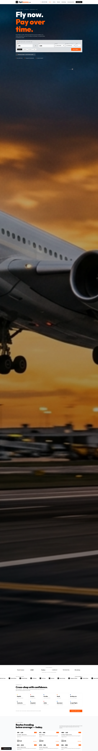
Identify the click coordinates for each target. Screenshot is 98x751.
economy (19, 49)
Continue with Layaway (75, 710)
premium (24, 49)
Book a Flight (79, 2)
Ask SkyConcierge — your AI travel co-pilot (25, 54)
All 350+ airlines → (78, 676)
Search (50, 2)
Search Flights (75, 49)
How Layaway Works (70, 2)
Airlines (54, 2)
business (30, 49)
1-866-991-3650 (44, 2)
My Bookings (64, 2)
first (34, 49)
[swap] (36, 46)
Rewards (58, 2)
